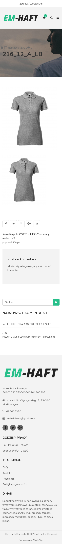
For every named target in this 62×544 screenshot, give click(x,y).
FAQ (5, 467)
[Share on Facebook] (5, 223)
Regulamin (8, 479)
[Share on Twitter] (13, 223)
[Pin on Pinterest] (21, 223)
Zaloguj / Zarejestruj (31, 4)
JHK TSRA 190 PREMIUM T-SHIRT (32, 324)
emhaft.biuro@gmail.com (21, 418)
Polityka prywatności (14, 484)
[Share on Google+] (29, 223)
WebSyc (38, 540)
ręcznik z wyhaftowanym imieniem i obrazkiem (28, 337)
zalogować (26, 266)
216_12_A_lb (22, 54)
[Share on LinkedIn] (37, 223)
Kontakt (7, 473)
